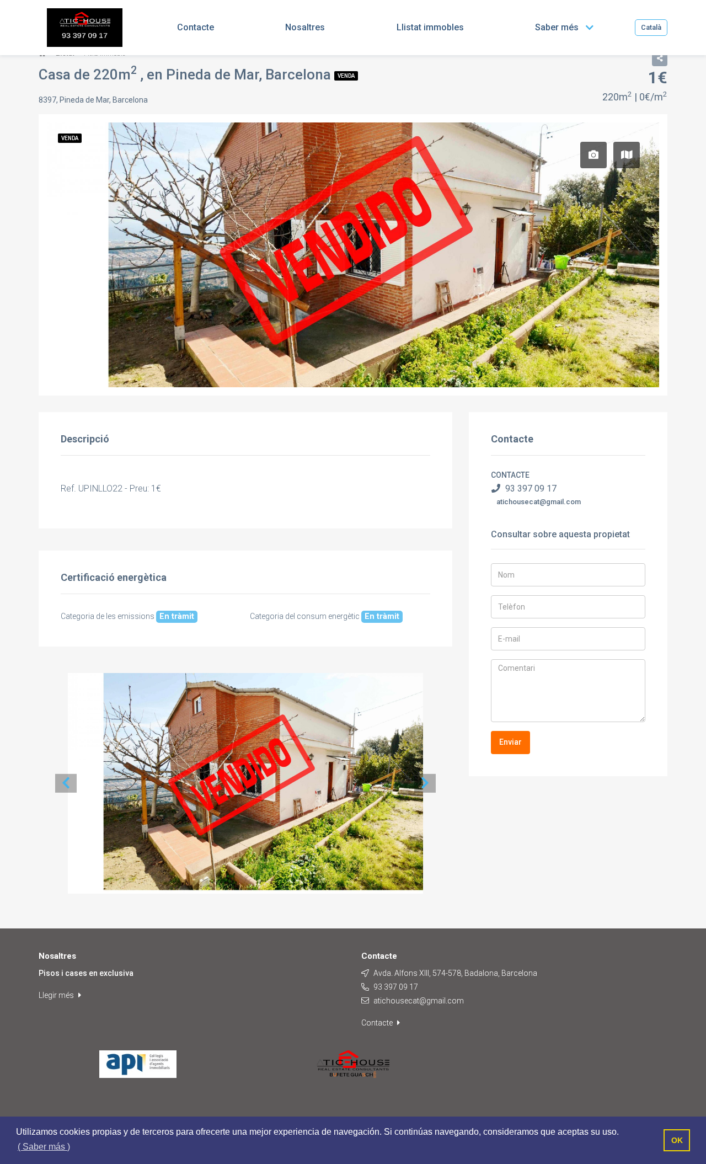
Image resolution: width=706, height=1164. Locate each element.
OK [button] (677, 1140)
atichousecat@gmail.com (538, 502)
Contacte (377, 1022)
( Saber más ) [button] (44, 1146)
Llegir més (57, 995)
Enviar (510, 742)
